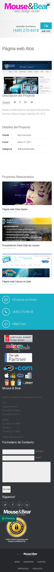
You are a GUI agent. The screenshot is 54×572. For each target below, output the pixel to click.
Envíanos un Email (24, 300)
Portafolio (23, 569)
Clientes (41, 562)
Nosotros (28, 562)
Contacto (37, 569)
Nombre (40, 451)
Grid (39, 49)
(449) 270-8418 (22, 312)
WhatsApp (10, 518)
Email (38, 457)
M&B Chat (19, 324)
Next (50, 49)
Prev (45, 49)
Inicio (17, 562)
